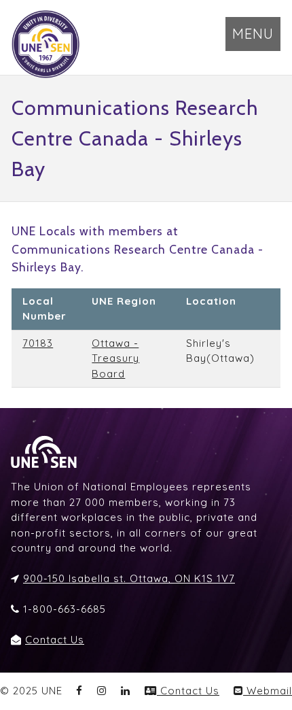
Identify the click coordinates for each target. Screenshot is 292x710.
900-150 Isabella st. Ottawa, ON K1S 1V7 (129, 578)
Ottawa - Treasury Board (115, 358)
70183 (37, 343)
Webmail (267, 690)
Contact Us (54, 639)
